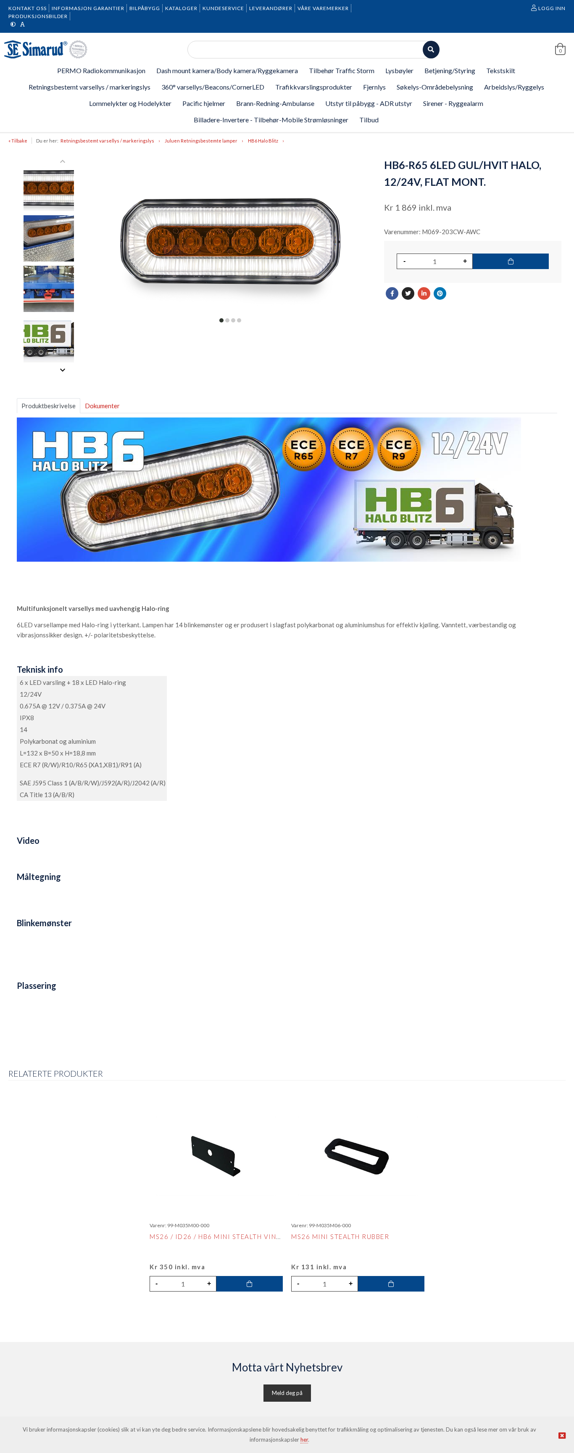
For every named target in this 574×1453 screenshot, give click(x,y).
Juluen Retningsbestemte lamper (201, 140)
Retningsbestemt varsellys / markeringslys (107, 140)
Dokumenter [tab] (102, 405)
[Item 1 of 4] (49, 265)
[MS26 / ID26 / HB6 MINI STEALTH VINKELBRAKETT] (216, 1156)
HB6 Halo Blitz (263, 140)
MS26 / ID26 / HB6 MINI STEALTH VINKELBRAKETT (235, 1236)
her (304, 1439)
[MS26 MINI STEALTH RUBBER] (358, 1156)
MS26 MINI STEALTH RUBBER (340, 1236)
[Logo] (46, 49)
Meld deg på (287, 1393)
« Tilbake (17, 140)
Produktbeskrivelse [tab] (48, 405)
